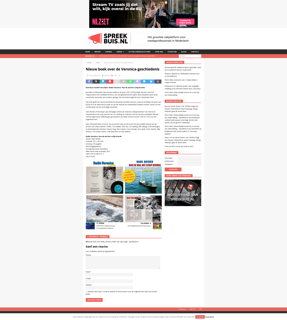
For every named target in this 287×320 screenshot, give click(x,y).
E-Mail (88, 278)
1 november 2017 (95, 75)
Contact (195, 52)
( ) (127, 56)
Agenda (108, 52)
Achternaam (169, 161)
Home (87, 52)
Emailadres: (169, 164)
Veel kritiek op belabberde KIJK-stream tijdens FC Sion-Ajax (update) (183, 131)
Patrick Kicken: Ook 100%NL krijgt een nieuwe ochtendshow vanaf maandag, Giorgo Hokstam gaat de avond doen (181, 108)
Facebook (182, 309)
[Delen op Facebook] (89, 82)
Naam (88, 272)
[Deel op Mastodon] (137, 82)
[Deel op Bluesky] (151, 82)
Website (89, 285)
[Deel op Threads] (158, 82)
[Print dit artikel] (123, 82)
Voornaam (168, 158)
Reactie (88, 255)
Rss (201, 309)
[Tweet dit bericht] (96, 82)
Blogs (183, 52)
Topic (115, 75)
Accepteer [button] (200, 317)
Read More (209, 317)
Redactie (107, 75)
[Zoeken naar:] (190, 56)
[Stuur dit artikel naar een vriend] (116, 82)
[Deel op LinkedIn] (103, 82)
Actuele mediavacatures (139, 52)
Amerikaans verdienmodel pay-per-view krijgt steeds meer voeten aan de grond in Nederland (182, 120)
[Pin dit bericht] (109, 82)
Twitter (192, 309)
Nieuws (98, 52)
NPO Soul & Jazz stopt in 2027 (182, 146)
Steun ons (172, 52)
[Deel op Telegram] (144, 82)
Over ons (159, 52)
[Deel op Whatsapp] (130, 82)
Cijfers (119, 52)
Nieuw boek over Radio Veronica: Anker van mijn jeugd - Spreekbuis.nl (113, 242)
